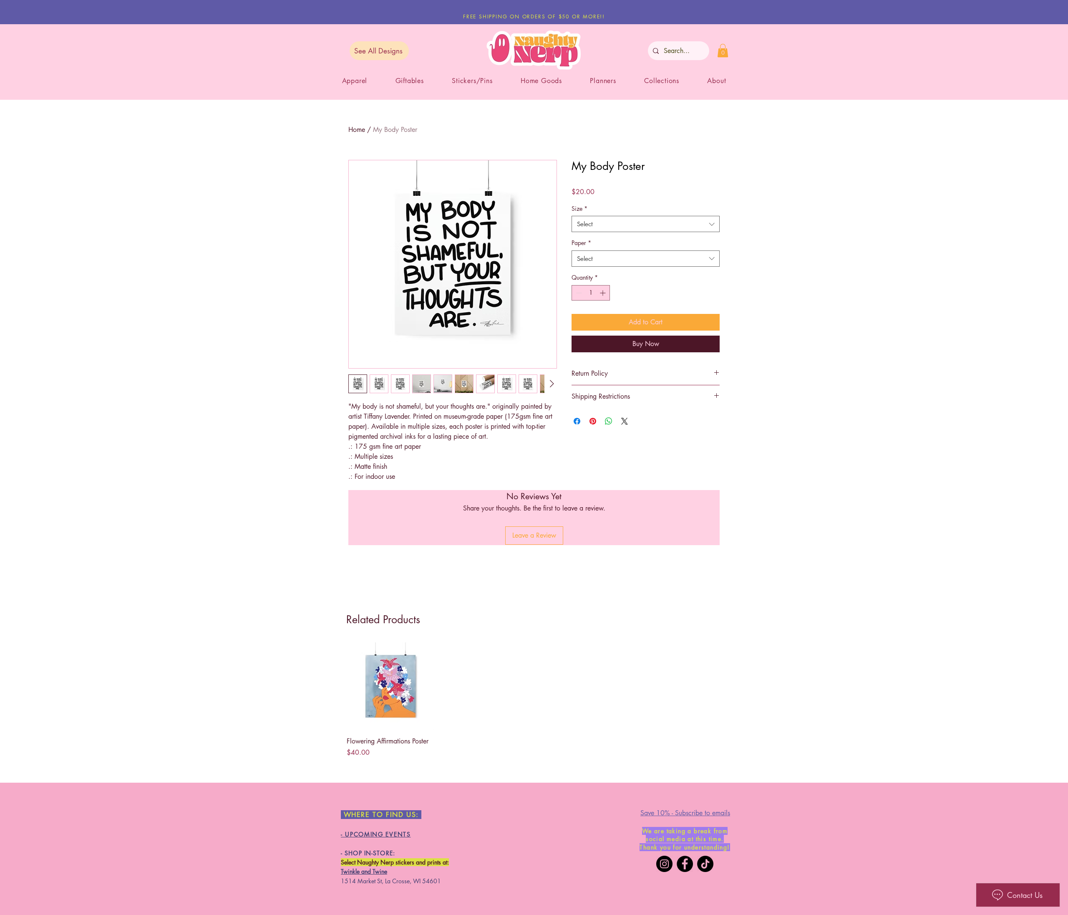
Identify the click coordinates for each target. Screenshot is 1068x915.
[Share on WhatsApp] (609, 421)
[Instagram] (664, 864)
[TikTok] (705, 864)
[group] (534, 700)
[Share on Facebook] (577, 421)
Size (579, 208)
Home (356, 129)
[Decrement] (578, 293)
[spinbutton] (590, 293)
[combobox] (646, 224)
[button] (722, 50)
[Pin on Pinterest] (593, 421)
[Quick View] (390, 686)
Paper (581, 243)
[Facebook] (685, 864)
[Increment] (603, 293)
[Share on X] (625, 421)
